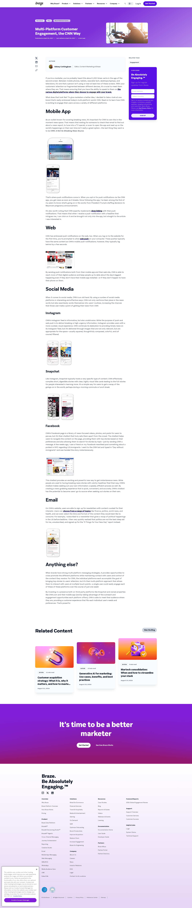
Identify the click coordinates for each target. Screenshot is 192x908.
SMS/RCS (45, 862)
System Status (131, 832)
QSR (71, 824)
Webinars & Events (104, 817)
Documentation (103, 826)
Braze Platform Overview (50, 806)
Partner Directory (103, 854)
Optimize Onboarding (77, 827)
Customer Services (132, 816)
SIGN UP (143, 115)
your (103, 92)
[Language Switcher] (130, 3)
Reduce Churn (74, 838)
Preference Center (92, 897)
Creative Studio (47, 848)
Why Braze (45, 802)
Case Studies (102, 802)
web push (84, 239)
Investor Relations (76, 865)
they (77, 92)
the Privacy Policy (145, 108)
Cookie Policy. (17, 896)
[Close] (36, 869)
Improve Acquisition (76, 834)
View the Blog (149, 630)
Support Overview (132, 812)
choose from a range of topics (77, 511)
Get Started (150, 4)
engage (92, 92)
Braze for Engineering (77, 845)
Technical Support (132, 836)
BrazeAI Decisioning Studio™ (51, 830)
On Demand (74, 820)
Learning (101, 820)
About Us (73, 855)
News (71, 862)
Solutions (76, 4)
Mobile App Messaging (49, 855)
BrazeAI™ (45, 826)
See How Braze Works (104, 745)
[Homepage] (39, 4)
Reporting (45, 844)
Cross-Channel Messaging (50, 837)
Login (128, 829)
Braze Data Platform (48, 823)
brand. (109, 92)
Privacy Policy (79, 897)
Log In (138, 3)
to (88, 92)
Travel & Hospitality (76, 810)
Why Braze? (55, 4)
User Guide (101, 833)
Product (65, 4)
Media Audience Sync (49, 869)
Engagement (134, 62)
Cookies (69, 897)
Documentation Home (105, 830)
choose (83, 92)
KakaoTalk (45, 876)
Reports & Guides (104, 810)
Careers (72, 858)
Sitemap (103, 897)
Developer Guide (103, 837)
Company (113, 4)
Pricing (44, 813)
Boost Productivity (76, 831)
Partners (88, 4)
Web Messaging (47, 858)
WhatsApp (45, 865)
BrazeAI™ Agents (47, 833)
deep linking (96, 211)
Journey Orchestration (49, 840)
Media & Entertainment (77, 813)
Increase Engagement (77, 842)
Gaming (72, 817)
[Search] (125, 3)
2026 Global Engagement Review (137, 802)
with (99, 92)
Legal (71, 872)
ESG (71, 869)
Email (43, 851)
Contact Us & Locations (78, 876)
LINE (43, 872)
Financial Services (75, 806)
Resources (101, 4)
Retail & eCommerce (77, 802)
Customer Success (132, 819)
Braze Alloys (102, 846)
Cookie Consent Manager (20, 900)
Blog (49, 21)
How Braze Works (47, 810)
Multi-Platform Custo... (62, 21)
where (71, 92)
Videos (100, 813)
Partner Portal (102, 850)
